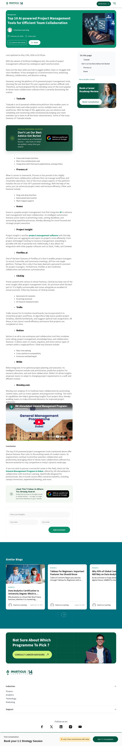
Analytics (10, 695)
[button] (63, 614)
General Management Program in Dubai (24, 471)
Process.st (87, 67)
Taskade (86, 60)
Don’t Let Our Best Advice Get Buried (95, 64)
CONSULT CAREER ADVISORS (30, 654)
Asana (85, 71)
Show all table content (87, 79)
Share (36, 42)
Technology (11, 698)
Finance (9, 691)
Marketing (10, 702)
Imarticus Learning (21, 30)
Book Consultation (90, 101)
